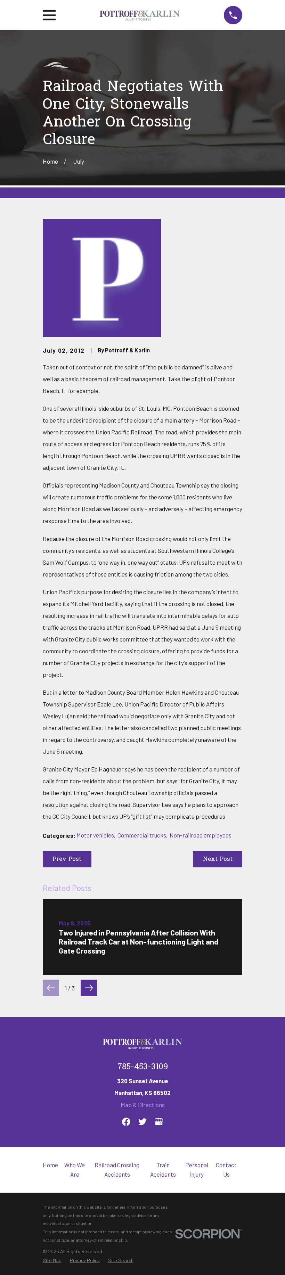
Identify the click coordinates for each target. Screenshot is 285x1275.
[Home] (139, 15)
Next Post (218, 859)
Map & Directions (143, 1104)
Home (50, 1164)
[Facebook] (126, 1122)
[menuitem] (52, 1261)
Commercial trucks (141, 835)
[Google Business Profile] (159, 1122)
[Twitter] (142, 1122)
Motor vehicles (95, 835)
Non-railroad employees (200, 835)
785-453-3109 (142, 1067)
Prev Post (66, 859)
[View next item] (89, 988)
